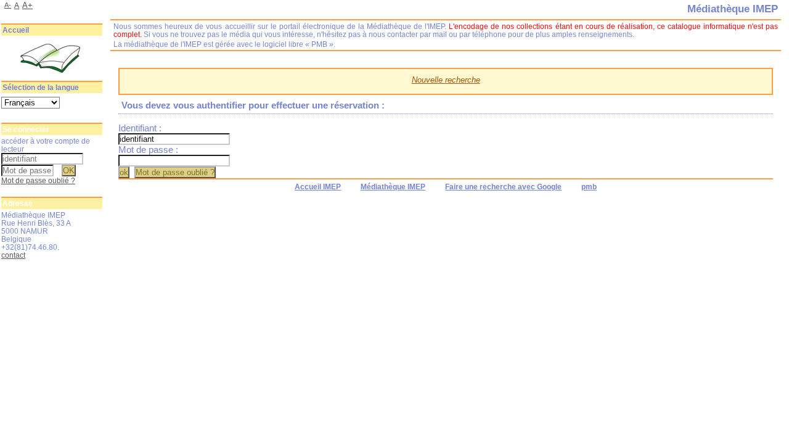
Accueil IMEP (318, 187)
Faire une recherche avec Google (503, 187)
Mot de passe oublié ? (38, 180)
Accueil (15, 30)
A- (7, 5)
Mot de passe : (148, 150)
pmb (589, 187)
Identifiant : (139, 128)
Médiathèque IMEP (393, 187)
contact (13, 255)
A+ (27, 5)
